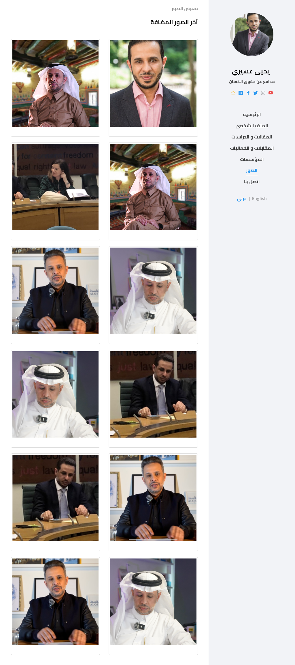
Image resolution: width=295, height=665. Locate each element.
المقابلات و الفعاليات (252, 148)
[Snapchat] (233, 93)
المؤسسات (252, 159)
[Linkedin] (240, 93)
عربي (242, 198)
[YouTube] (270, 93)
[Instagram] (263, 93)
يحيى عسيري (251, 71)
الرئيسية (252, 114)
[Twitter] (255, 93)
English (259, 198)
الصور (252, 170)
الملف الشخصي (251, 125)
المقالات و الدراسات (251, 136)
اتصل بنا (252, 181)
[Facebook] (248, 93)
